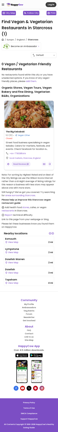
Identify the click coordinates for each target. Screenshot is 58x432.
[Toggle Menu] (3, 5)
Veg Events (29, 310)
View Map (13, 242)
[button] (50, 233)
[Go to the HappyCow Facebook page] (16, 388)
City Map (10, 13)
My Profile (29, 304)
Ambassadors (29, 307)
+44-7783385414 (18, 153)
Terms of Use (29, 408)
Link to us (29, 336)
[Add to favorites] (49, 164)
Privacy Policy (29, 402)
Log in (51, 4)
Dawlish (10, 269)
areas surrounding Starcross (20, 195)
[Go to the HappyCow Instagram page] (42, 388)
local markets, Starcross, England (25, 158)
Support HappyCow (29, 419)
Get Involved (29, 320)
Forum (29, 314)
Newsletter (29, 317)
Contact (29, 333)
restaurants (8, 210)
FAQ (29, 330)
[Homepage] (14, 5)
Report (8, 215)
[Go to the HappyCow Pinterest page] (35, 388)
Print (53, 13)
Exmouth (10, 238)
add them (31, 81)
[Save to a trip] (44, 164)
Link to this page (10, 219)
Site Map (29, 340)
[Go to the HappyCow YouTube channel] (22, 388)
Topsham (11, 279)
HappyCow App (29, 346)
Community (29, 300)
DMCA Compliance (29, 413)
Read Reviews (20, 164)
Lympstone (12, 249)
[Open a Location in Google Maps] (8, 164)
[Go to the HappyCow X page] (29, 388)
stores (25, 207)
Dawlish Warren (15, 259)
